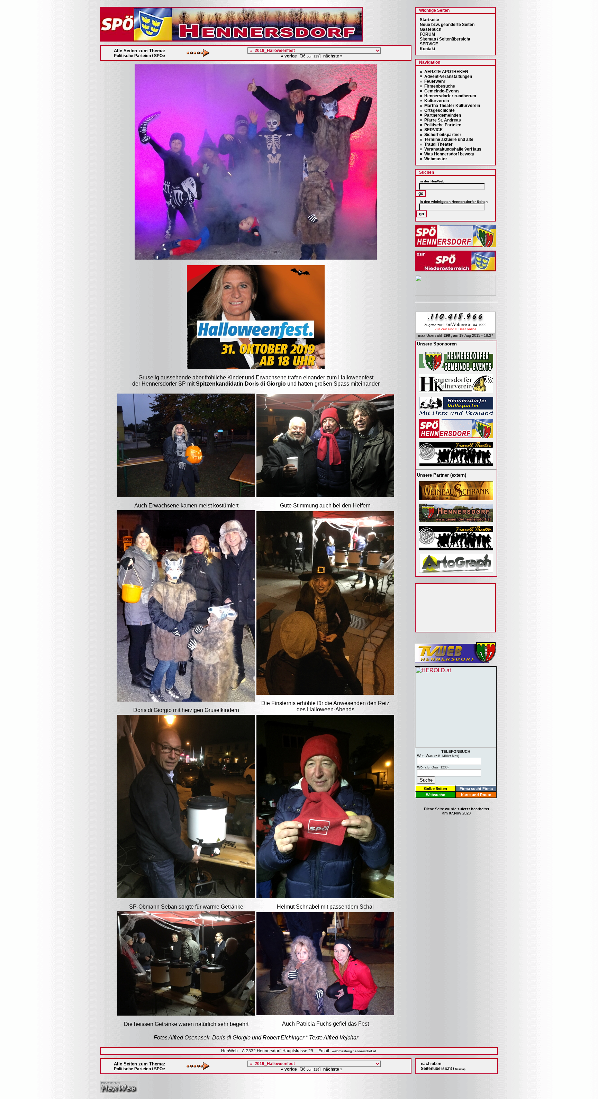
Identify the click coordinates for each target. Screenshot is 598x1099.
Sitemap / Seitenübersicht (445, 39)
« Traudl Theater (436, 144)
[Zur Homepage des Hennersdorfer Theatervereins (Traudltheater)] (456, 548)
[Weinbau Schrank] (456, 498)
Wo (432, 767)
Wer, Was (438, 756)
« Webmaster (433, 158)
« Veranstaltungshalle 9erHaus (450, 149)
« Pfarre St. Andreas (440, 120)
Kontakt (427, 48)
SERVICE (429, 44)
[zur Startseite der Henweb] (119, 1091)
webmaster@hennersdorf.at (354, 1051)
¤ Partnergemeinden (440, 115)
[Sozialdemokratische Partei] (456, 436)
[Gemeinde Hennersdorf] (456, 369)
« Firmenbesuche (437, 86)
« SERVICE (431, 129)
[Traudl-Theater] (456, 464)
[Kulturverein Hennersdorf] (456, 391)
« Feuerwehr (432, 81)
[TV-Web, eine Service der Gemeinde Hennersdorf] (455, 661)
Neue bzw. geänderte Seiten (447, 24)
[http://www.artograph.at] (456, 571)
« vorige (289, 56)
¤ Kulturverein (434, 100)
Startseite (429, 19)
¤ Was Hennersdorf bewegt (447, 154)
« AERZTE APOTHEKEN (444, 71)
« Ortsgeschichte (437, 110)
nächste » (333, 56)
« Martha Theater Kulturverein (450, 105)
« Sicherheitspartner (440, 134)
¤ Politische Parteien (440, 125)
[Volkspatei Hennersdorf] (456, 414)
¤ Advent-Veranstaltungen (446, 76)
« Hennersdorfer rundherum (448, 95)
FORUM (427, 34)
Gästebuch (430, 29)
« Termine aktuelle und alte (446, 139)
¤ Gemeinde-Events (440, 91)
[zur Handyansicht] (4, 4)
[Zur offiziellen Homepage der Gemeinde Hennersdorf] (456, 520)
